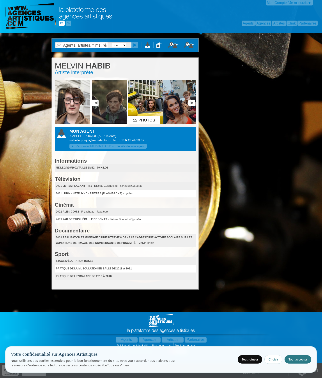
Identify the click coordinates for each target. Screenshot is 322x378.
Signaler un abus (162, 345)
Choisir (273, 359)
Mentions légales (185, 345)
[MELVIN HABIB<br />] (73, 122)
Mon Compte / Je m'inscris (287, 3)
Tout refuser (250, 359)
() (106, 136)
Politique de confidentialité (133, 345)
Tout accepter (297, 359)
